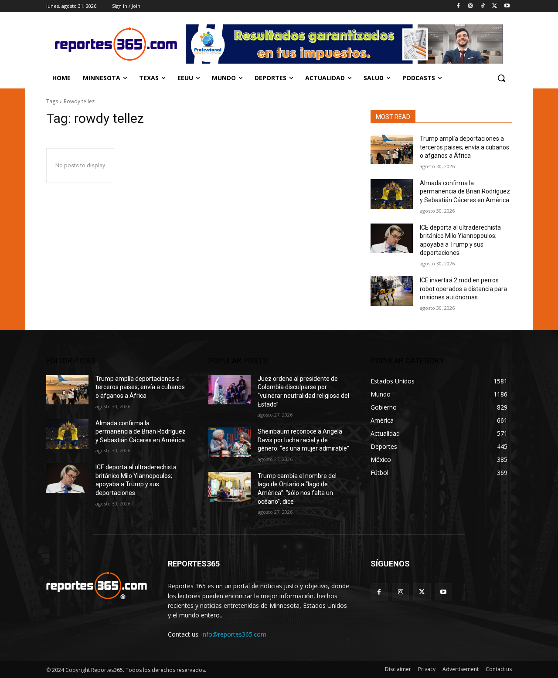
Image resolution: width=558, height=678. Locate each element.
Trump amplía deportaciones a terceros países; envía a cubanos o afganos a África (464, 147)
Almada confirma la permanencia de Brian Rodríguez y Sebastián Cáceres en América (465, 191)
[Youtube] (507, 6)
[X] (495, 6)
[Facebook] (458, 6)
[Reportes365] (116, 44)
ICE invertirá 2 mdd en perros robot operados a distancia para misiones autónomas (463, 289)
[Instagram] (471, 6)
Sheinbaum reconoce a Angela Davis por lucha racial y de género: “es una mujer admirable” (303, 440)
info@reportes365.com (233, 634)
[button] (501, 78)
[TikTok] (483, 6)
